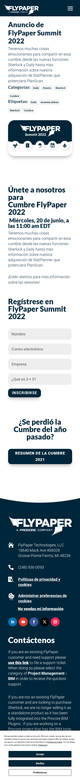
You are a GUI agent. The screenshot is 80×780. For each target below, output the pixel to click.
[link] (21, 9)
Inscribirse (24, 393)
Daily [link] (36, 87)
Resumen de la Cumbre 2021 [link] (40, 456)
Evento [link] (47, 87)
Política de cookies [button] (55, 742)
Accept (40, 754)
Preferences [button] (42, 745)
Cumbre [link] (14, 96)
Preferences (40, 772)
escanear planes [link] (49, 102)
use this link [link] (18, 662)
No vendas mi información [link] (40, 609)
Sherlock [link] (60, 87)
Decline (40, 763)
